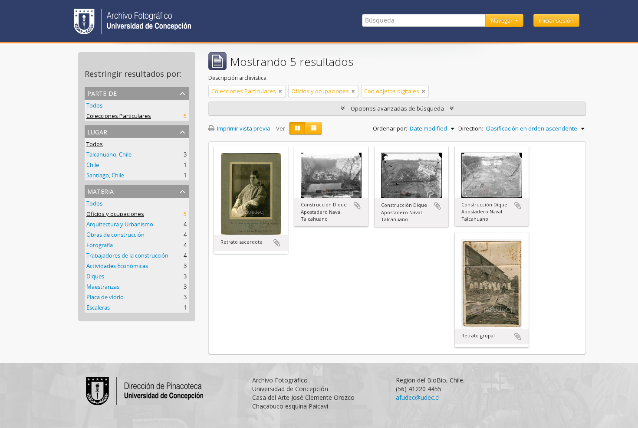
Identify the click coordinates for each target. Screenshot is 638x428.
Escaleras (98, 307)
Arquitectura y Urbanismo (119, 224)
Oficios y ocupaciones (115, 214)
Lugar (97, 131)
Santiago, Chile (105, 175)
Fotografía (99, 245)
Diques (95, 276)
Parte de (102, 92)
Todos (94, 105)
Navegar (502, 20)
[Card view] (297, 128)
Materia (100, 190)
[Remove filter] (280, 91)
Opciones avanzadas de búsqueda (397, 108)
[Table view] (313, 128)
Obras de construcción (115, 235)
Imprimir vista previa (243, 128)
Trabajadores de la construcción (127, 255)
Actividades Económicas (117, 266)
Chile (92, 165)
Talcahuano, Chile (109, 154)
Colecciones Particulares (118, 116)
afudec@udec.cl (418, 397)
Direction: (470, 128)
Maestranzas (102, 287)
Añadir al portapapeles (277, 243)
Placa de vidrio (105, 297)
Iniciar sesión (556, 20)
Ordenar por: (390, 128)
